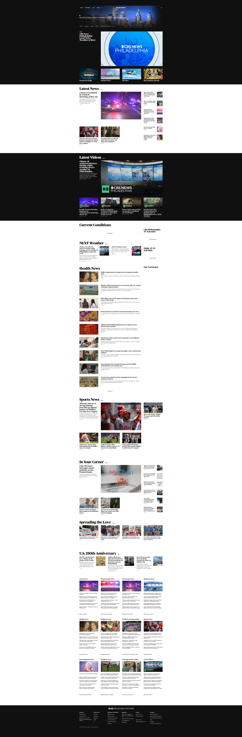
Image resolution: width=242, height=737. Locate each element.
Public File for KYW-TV (127, 714)
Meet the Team (111, 714)
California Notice (139, 716)
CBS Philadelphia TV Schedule (152, 230)
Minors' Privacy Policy (140, 721)
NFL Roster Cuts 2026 (84, 718)
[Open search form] (161, 7)
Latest (81, 7)
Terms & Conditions (112, 721)
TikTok (95, 719)
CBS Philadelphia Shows (105, 26)
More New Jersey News (127, 614)
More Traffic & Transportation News (130, 654)
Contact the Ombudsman (155, 723)
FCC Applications (125, 720)
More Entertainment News (85, 694)
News (81, 26)
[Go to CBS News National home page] (121, 7)
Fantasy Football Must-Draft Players (85, 720)
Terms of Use (139, 719)
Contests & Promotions (113, 718)
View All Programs (152, 239)
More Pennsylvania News (106, 614)
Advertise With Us (112, 719)
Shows (98, 7)
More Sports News (148, 654)
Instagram (96, 718)
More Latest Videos (148, 694)
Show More (110, 391)
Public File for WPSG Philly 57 (127, 716)
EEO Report (124, 722)
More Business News (105, 654)
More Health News (83, 654)
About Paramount (154, 714)
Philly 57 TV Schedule (149, 249)
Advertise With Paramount (155, 716)
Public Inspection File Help (128, 718)
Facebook (96, 716)
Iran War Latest (82, 716)
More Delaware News (148, 614)
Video (97, 26)
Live (93, 7)
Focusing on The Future (127, 694)
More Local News (83, 614)
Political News (82, 714)
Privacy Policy (139, 714)
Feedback (152, 721)
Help (151, 719)
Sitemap (109, 723)
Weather (87, 26)
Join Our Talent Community (156, 718)
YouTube (95, 714)
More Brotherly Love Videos (107, 694)
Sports (92, 26)
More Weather (110, 233)
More (101, 89)
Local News (87, 7)
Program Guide (111, 716)
